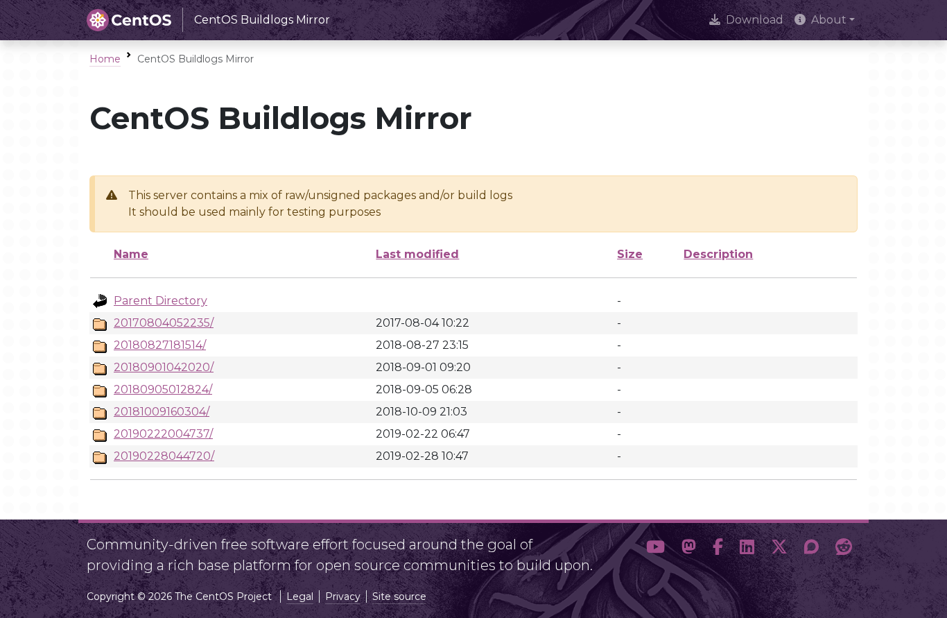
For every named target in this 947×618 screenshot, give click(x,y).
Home (105, 59)
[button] (655, 549)
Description (718, 254)
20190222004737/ (163, 433)
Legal (299, 596)
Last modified (417, 254)
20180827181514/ (160, 345)
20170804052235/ (164, 322)
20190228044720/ (164, 456)
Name (131, 254)
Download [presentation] (754, 19)
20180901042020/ (164, 367)
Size (630, 254)
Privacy (342, 596)
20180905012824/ (163, 389)
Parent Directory (160, 300)
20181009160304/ (161, 411)
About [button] (828, 19)
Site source (399, 596)
